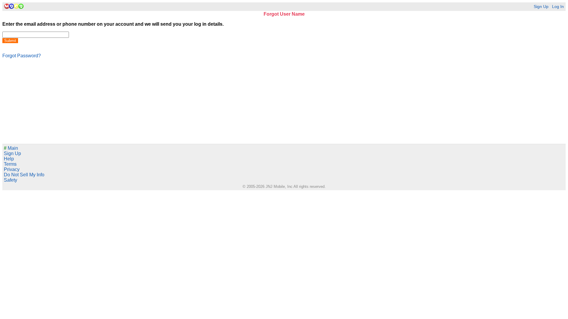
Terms (10, 164)
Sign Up (541, 6)
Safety (10, 180)
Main (11, 148)
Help (9, 158)
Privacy (12, 169)
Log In (558, 6)
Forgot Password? (21, 55)
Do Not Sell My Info (24, 174)
